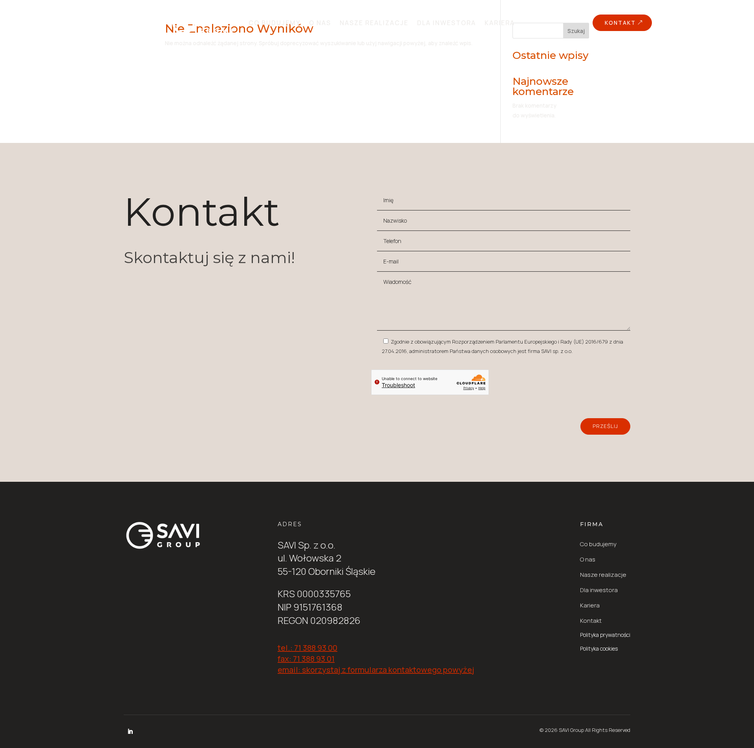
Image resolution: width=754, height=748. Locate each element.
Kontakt (620, 22)
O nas (320, 22)
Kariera (500, 22)
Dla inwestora (446, 22)
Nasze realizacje (374, 22)
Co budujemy (274, 22)
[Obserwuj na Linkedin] (130, 731)
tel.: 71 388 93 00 (307, 647)
